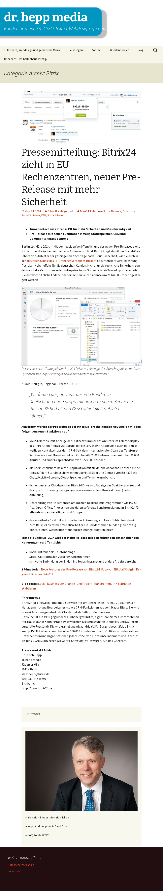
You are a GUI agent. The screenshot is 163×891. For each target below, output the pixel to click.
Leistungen (76, 50)
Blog (141, 50)
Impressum (14, 871)
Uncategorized (64, 211)
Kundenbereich (119, 50)
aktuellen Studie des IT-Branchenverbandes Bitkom (61, 261)
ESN (43, 215)
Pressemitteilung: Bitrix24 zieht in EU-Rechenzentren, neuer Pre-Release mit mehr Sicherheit (81, 177)
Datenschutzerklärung (21, 865)
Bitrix (51, 211)
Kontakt (96, 50)
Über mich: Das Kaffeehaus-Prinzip (25, 59)
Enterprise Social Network (105, 211)
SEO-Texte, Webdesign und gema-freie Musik (32, 50)
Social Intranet (55, 215)
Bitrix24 (84, 211)
